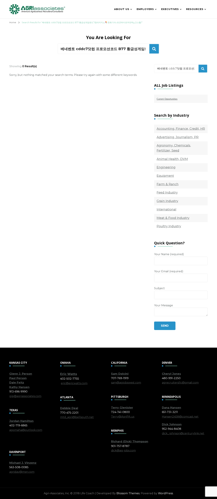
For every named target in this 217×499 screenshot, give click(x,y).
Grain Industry (167, 201)
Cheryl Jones (171, 373)
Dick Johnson (172, 424)
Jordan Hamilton (21, 421)
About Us (121, 9)
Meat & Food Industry (173, 218)
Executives (170, 9)
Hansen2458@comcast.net (180, 416)
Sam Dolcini (120, 373)
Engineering (166, 167)
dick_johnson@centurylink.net (183, 433)
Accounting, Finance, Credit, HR (181, 129)
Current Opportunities (167, 99)
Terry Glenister (122, 407)
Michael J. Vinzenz (22, 462)
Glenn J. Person (20, 373)
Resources (194, 9)
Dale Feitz (16, 382)
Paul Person (18, 378)
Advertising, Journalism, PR (178, 137)
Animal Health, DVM (172, 159)
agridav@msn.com (21, 471)
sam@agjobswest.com (126, 382)
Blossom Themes (128, 493)
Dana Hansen (171, 407)
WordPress (165, 493)
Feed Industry (167, 192)
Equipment (165, 176)
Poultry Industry (169, 226)
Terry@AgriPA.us (122, 416)
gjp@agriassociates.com (25, 396)
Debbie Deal (69, 408)
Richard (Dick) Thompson (129, 441)
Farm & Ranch (168, 184)
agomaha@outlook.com (25, 430)
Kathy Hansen (19, 387)
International (166, 209)
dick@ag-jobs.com (123, 450)
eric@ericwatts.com (74, 383)
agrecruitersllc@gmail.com (180, 382)
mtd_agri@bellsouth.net (77, 417)
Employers (145, 9)
